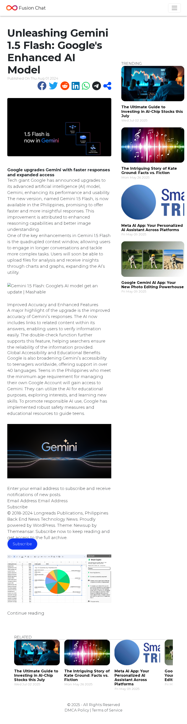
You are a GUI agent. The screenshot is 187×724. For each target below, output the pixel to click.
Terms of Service (107, 710)
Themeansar (20, 531)
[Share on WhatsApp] (85, 86)
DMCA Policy (77, 710)
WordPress (44, 525)
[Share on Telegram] (95, 86)
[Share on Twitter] (52, 86)
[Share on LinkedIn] (74, 86)
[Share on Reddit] (63, 86)
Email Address (22, 500)
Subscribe (17, 507)
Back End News (23, 519)
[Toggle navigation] (174, 8)
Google (38, 180)
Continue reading (25, 613)
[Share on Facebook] (41, 86)
